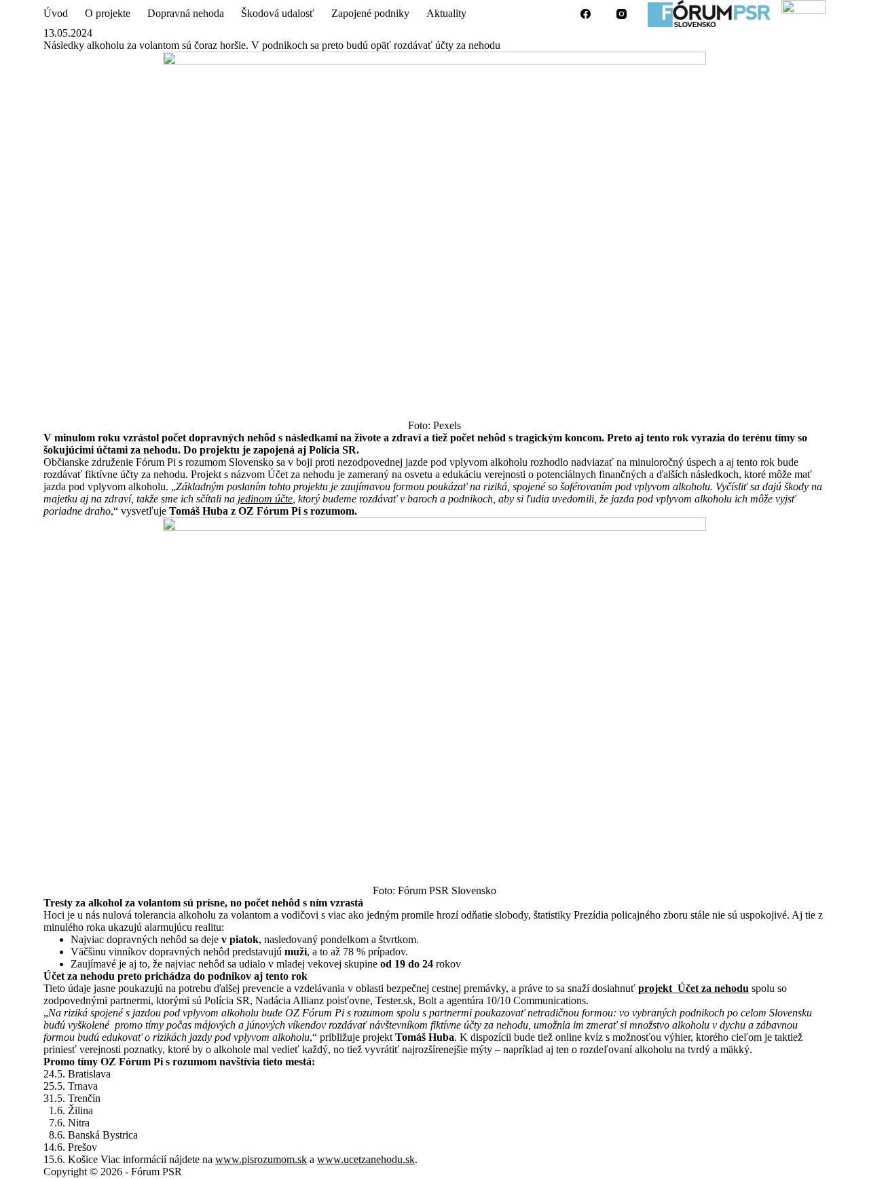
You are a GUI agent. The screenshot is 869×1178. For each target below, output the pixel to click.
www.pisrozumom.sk (261, 1159)
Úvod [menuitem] (55, 13)
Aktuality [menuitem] (446, 13)
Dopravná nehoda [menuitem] (185, 13)
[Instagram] (622, 13)
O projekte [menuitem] (107, 13)
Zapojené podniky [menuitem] (370, 13)
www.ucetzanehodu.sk (366, 1159)
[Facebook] (586, 13)
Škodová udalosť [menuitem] (277, 13)
